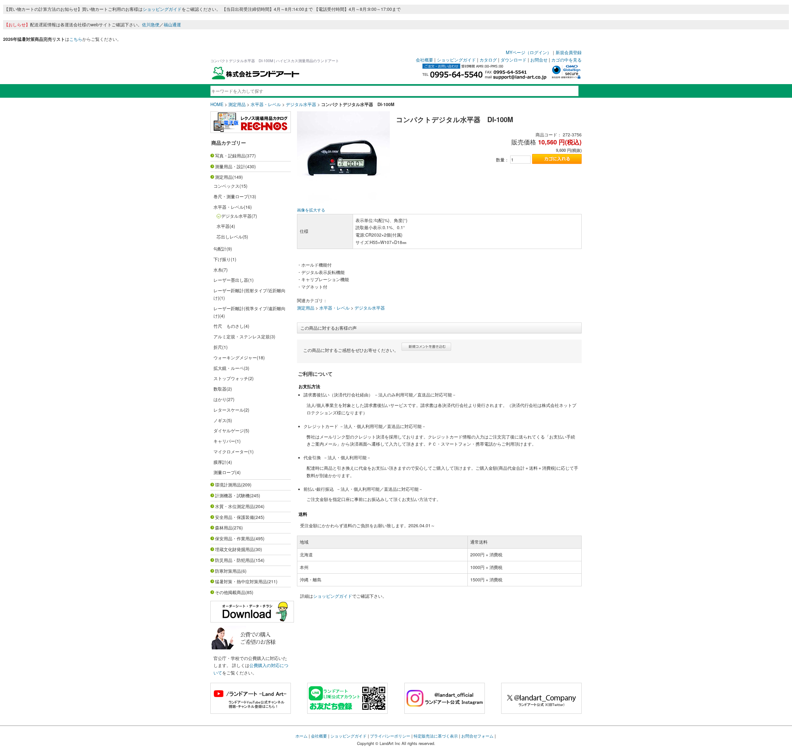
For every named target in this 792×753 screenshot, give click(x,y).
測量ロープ (224, 472)
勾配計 (219, 249)
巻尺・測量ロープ (230, 196)
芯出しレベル (230, 236)
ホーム (301, 736)
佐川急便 (150, 24)
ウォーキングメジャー (235, 357)
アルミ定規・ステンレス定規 (241, 336)
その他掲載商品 (230, 592)
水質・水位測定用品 (234, 506)
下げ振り (222, 259)
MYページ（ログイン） (528, 52)
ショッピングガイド (162, 9)
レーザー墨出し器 (230, 280)
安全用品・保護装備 (234, 517)
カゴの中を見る (566, 60)
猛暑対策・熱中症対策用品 (241, 581)
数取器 (219, 389)
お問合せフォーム (477, 736)
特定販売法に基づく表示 (436, 736)
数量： (502, 159)
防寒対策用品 (228, 571)
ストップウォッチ (230, 378)
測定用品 (237, 104)
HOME (216, 104)
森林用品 (223, 527)
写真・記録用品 (230, 155)
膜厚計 (219, 462)
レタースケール (228, 410)
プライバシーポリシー (390, 736)
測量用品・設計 (230, 166)
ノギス (219, 420)
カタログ (488, 60)
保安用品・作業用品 (234, 538)
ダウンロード (514, 60)
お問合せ (539, 60)
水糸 (217, 270)
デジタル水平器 (301, 104)
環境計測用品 (228, 484)
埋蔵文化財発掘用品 (234, 549)
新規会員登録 (569, 52)
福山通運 (172, 24)
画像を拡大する (311, 210)
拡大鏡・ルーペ (228, 368)
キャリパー (224, 441)
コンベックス (226, 186)
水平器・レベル (266, 104)
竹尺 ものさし (228, 326)
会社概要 (424, 60)
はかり (219, 399)
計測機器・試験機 (232, 495)
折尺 (217, 347)
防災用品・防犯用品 (234, 560)
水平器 (223, 226)
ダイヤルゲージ (228, 430)
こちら (75, 39)
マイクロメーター (230, 451)
